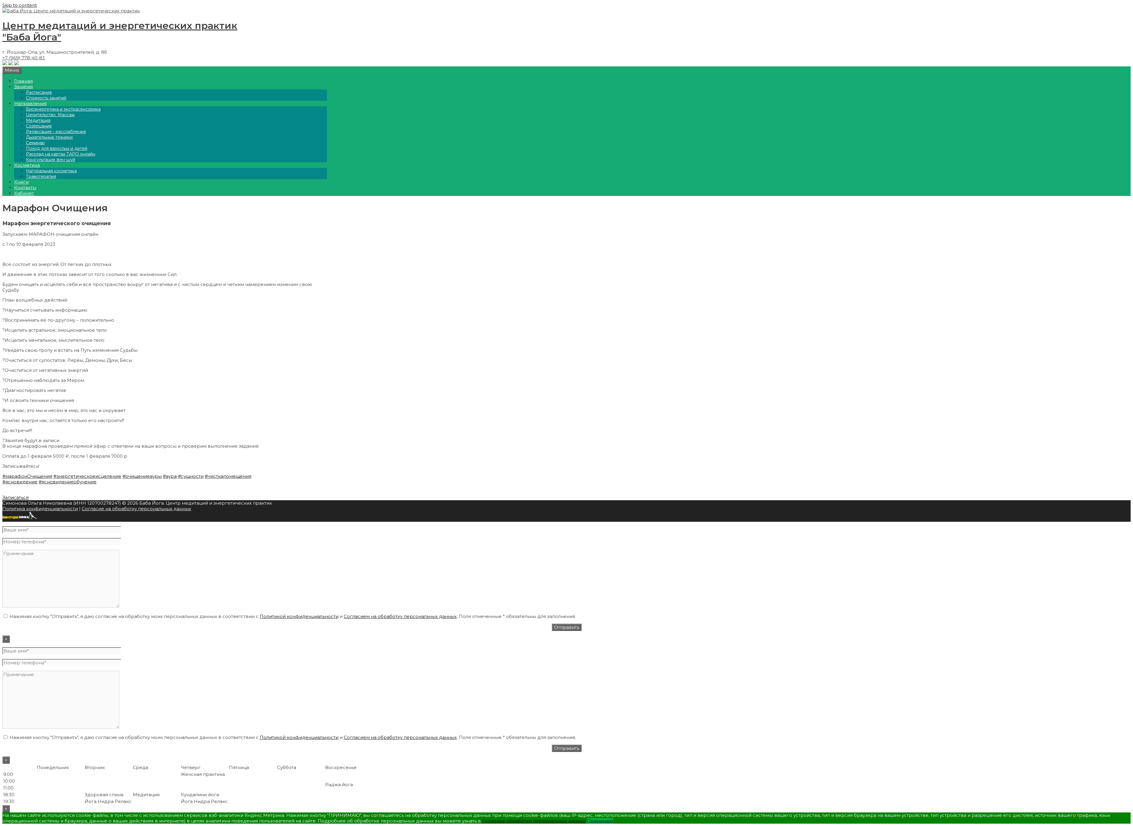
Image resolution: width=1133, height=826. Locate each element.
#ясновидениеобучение (67, 482)
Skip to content (19, 5)
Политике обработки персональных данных (534, 821)
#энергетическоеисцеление (87, 476)
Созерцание (39, 126)
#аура (170, 476)
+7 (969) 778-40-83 (23, 57)
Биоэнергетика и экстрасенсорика (63, 109)
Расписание (39, 92)
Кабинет (24, 193)
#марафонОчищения (27, 476)
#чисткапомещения (228, 476)
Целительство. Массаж (50, 114)
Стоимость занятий (46, 98)
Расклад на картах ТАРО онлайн (60, 154)
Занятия (23, 86)
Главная (23, 81)
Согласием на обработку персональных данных (400, 616)
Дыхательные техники (49, 137)
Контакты (25, 187)
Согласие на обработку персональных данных (136, 508)
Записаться (15, 497)
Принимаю (600, 821)
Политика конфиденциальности (40, 508)
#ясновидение (19, 482)
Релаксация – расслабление (56, 131)
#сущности (191, 476)
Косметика (27, 165)
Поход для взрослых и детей (56, 148)
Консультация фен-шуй (50, 159)
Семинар (35, 142)
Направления (30, 103)
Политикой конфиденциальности (299, 616)
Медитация (38, 120)
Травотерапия (41, 176)
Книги (21, 182)
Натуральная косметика (51, 171)
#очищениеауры (142, 476)
